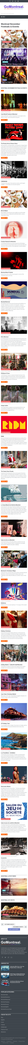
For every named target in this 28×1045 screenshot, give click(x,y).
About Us (3, 1041)
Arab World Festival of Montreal (9, 114)
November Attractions (6, 110)
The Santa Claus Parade (7, 471)
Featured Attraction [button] (6, 41)
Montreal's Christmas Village (8, 570)
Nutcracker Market (5, 786)
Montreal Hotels (4, 994)
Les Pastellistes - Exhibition (8, 752)
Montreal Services (5, 1004)
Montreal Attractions (5, 997)
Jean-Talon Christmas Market (8, 694)
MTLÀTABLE (4, 210)
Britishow (3, 603)
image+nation (4, 405)
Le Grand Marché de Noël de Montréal (10, 505)
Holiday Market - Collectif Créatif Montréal (11, 664)
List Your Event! (14, 929)
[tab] (2, 90)
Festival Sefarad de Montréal (8, 241)
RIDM (2, 436)
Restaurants (5, 914)
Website (4, 119)
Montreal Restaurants (5, 999)
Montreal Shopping (5, 1001)
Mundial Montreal (5, 301)
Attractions (3, 1031)
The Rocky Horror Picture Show (9, 143)
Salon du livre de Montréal (7, 540)
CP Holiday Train (5, 723)
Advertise (15, 1041)
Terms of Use (5, 1042)
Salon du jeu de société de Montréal (10, 823)
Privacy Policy (22, 1041)
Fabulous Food (4, 1029)
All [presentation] (2, 90)
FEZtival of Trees (5, 373)
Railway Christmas (6, 631)
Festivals (3, 1024)
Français (12, 1042)
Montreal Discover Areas (6, 1009)
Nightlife (4, 79)
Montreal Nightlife (4, 1006)
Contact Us (5, 61)
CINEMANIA (4, 181)
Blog (4, 890)
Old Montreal (3, 1027)
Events (2, 1022)
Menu (3, 16)
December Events (18, 927)
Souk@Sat (4, 858)
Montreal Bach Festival (7, 272)
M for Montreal (4, 336)
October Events (9, 924)
